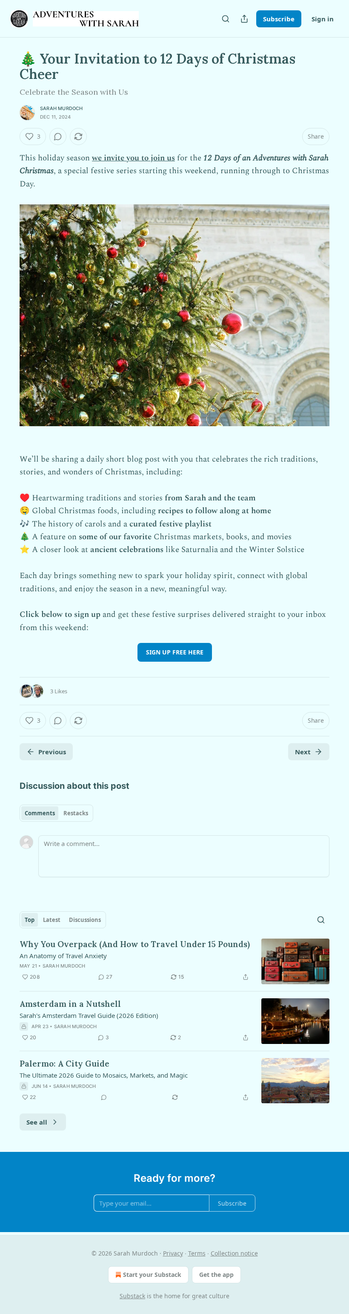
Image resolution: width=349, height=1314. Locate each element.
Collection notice (234, 1253)
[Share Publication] (244, 18)
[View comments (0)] (57, 136)
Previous (52, 751)
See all (36, 1122)
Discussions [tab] (85, 920)
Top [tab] (29, 920)
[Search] (225, 18)
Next (303, 751)
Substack (132, 1296)
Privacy (173, 1253)
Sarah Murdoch (61, 108)
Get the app (216, 1274)
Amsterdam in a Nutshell (70, 1004)
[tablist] (56, 813)
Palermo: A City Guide (64, 1063)
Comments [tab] (40, 813)
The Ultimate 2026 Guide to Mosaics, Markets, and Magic (104, 1075)
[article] (174, 961)
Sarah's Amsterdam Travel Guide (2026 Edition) (89, 1015)
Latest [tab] (51, 920)
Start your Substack (152, 1274)
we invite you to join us (133, 158)
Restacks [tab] (75, 813)
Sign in (323, 19)
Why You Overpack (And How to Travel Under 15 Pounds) (135, 944)
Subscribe (279, 19)
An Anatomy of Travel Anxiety (63, 955)
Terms (197, 1253)
